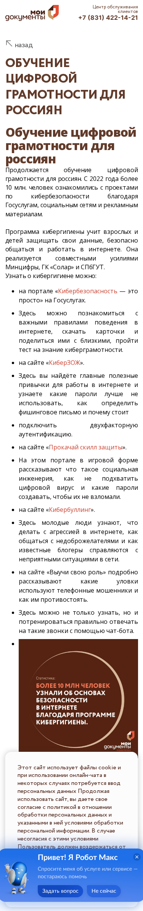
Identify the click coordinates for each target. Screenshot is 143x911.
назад (24, 45)
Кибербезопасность (87, 291)
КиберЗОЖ (64, 362)
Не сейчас (104, 891)
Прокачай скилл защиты (85, 447)
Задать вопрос (60, 891)
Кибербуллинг (70, 509)
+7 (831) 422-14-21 (108, 17)
